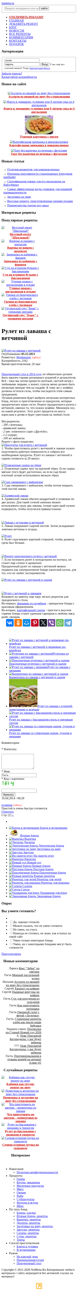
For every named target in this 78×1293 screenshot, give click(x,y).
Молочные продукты (30, 1185)
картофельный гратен (31, 610)
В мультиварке (26, 1249)
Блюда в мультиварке (53, 827)
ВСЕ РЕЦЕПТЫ (19, 34)
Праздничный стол (29, 1263)
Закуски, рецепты (28, 1229)
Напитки (30, 859)
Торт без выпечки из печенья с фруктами (39, 153)
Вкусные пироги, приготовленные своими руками (40, 201)
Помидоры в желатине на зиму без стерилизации (20, 1099)
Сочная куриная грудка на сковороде (20, 1146)
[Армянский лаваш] (15, 495)
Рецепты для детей (48, 879)
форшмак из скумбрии (31, 603)
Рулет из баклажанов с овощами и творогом (20, 1133)
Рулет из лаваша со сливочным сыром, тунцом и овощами (40, 734)
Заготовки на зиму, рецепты (35, 1226)
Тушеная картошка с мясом (39, 136)
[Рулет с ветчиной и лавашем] (21, 593)
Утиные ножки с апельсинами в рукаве (20, 290)
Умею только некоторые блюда (33, 940)
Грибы (21, 1179)
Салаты (27, 886)
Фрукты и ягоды (27, 1202)
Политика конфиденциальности (37, 1172)
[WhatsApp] (60, 623)
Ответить (8, 811)
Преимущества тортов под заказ (28, 205)
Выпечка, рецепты (29, 1219)
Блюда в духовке (27, 1246)
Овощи (21, 1192)
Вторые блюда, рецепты (32, 1216)
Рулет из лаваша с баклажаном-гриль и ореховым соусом (41, 721)
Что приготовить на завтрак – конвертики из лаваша (20, 1118)
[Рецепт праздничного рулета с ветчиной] (29, 556)
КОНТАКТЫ (17, 40)
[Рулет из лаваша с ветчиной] (21, 350)
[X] (43, 623)
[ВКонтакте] (10, 623)
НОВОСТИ (16, 30)
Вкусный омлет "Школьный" (20, 236)
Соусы (25, 889)
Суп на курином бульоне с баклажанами (20, 276)
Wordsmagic (23, 357)
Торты (21, 1239)
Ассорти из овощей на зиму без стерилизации (39, 96)
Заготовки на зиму (19, 196)
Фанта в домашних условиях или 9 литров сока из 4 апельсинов (39, 110)
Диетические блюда (51, 845)
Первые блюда (40, 865)
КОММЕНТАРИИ (21, 37)
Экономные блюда (48, 896)
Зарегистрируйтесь (39, 68)
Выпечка (30, 838)
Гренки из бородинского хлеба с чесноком (20, 303)
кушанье (7, 805)
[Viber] (51, 623)
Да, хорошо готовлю (26, 922)
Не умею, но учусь (25, 929)
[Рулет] (7, 536)
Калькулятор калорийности (19, 76)
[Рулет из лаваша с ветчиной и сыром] (27, 579)
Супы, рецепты (27, 1236)
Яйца (20, 1206)
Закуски (28, 852)
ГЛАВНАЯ (16, 20)
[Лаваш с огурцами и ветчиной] (23, 522)
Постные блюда (42, 869)
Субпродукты (25, 1199)
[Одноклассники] (18, 623)
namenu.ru (8, 3)
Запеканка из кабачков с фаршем (20, 263)
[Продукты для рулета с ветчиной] (24, 445)
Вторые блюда (29, 835)
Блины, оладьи (26, 1212)
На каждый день (27, 1256)
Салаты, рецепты (28, 1233)
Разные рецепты (44, 876)
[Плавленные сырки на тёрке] (21, 465)
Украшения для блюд (53, 892)
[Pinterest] (35, 623)
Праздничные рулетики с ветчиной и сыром (37, 663)
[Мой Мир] (26, 623)
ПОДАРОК (16, 44)
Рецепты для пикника (54, 882)
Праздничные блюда (52, 872)
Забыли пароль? (12, 73)
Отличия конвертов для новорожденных (33, 169)
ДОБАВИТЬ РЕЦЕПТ (23, 23)
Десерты (29, 842)
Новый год (33, 862)
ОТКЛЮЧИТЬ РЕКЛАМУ (26, 17)
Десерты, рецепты (28, 1222)
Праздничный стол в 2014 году (22, 374)
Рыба (20, 1195)
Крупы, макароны (28, 1182)
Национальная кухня (30, 1260)
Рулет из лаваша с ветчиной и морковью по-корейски (37, 648)
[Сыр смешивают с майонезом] (22, 482)
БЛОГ (13, 27)
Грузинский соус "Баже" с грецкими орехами (20, 317)
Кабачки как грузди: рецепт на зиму (20, 1085)
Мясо (20, 1189)
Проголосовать (11, 953)
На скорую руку (43, 855)
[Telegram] (68, 623)
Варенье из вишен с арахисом (20, 249)
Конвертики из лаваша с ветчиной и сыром (37, 677)
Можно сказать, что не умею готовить (37, 925)
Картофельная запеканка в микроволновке (39, 145)
